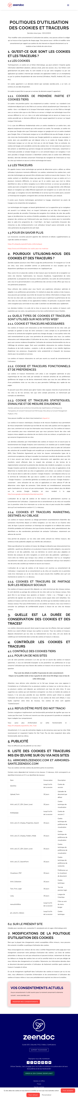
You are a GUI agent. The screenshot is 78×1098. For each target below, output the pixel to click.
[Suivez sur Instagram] (42, 1062)
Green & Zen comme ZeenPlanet (39, 1073)
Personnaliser (46, 1095)
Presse (39, 1084)
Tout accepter (68, 1091)
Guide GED (26, 1045)
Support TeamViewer (39, 1050)
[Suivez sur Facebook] (28, 1062)
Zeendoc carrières (39, 1087)
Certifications (51, 1045)
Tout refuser (33, 1095)
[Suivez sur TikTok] (46, 1062)
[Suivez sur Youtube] (35, 1062)
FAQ (38, 1045)
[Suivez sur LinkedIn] (39, 1062)
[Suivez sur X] (31, 1062)
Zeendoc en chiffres (39, 1081)
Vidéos (43, 1045)
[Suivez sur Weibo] (49, 1062)
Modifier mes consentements (25, 1002)
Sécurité (33, 1045)
